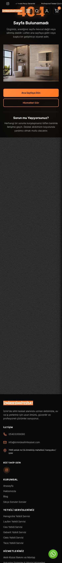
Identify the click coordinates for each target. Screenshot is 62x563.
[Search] (37, 11)
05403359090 (17, 434)
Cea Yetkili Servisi (12, 526)
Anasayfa (8, 485)
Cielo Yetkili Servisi (13, 537)
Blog (5, 496)
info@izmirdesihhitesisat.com (24, 442)
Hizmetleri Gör (31, 102)
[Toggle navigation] (28, 10)
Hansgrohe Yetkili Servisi (16, 516)
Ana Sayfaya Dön (31, 92)
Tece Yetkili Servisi (13, 543)
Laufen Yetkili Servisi (14, 521)
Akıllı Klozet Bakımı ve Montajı (19, 557)
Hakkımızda (9, 491)
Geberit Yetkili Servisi (14, 532)
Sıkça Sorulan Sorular (14, 501)
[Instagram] (7, 3)
